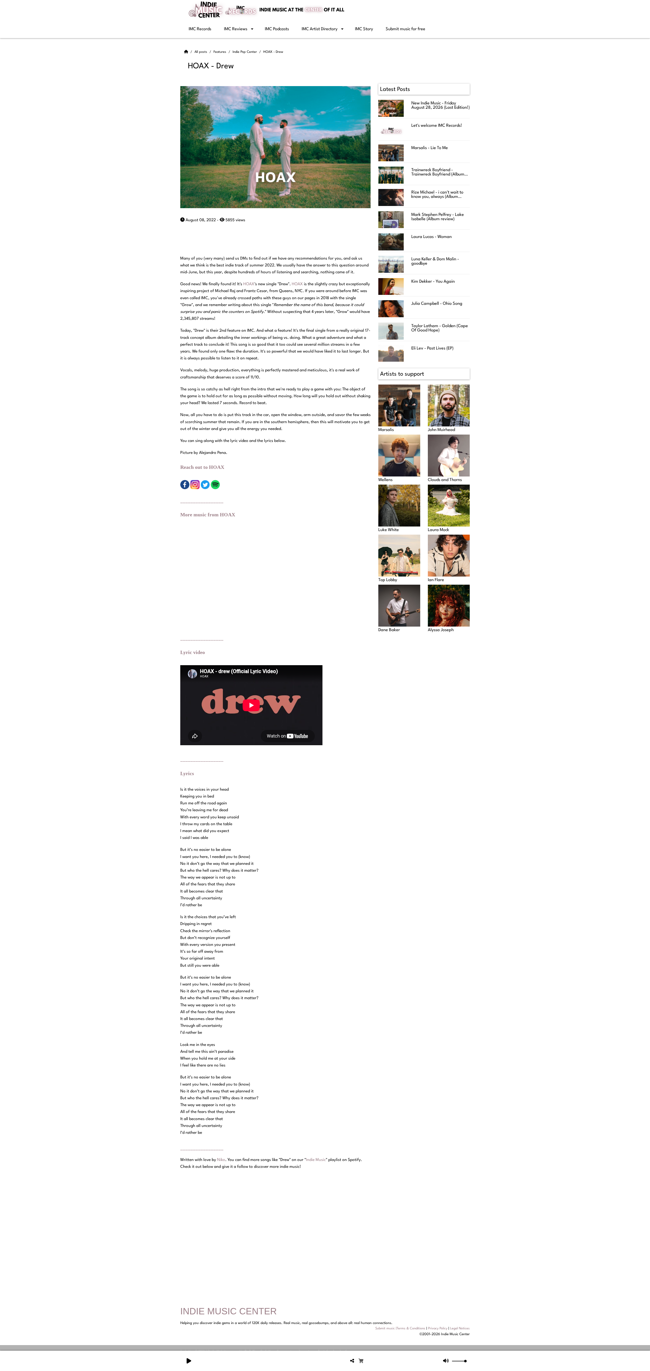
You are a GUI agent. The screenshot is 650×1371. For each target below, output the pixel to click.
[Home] (186, 52)
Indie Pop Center (245, 52)
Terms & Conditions (411, 1328)
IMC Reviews (235, 29)
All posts (201, 52)
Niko (221, 1160)
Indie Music (316, 1160)
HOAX (248, 284)
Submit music (385, 1328)
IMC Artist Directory (319, 29)
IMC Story (364, 29)
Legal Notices (460, 1328)
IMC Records (200, 29)
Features (220, 52)
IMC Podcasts (277, 29)
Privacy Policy (437, 1328)
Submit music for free (405, 29)
